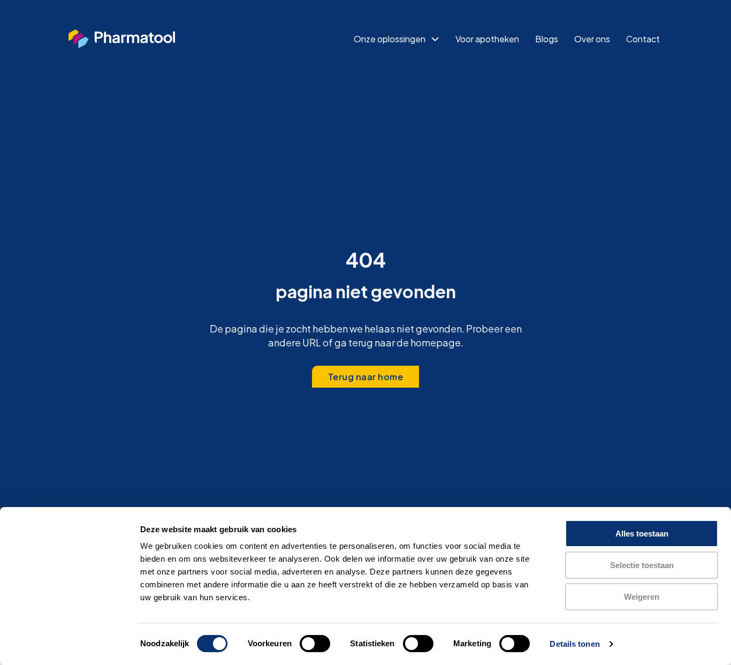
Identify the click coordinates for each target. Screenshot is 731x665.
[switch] (315, 643)
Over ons (592, 38)
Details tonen (574, 643)
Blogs (546, 38)
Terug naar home (365, 376)
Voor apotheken (487, 38)
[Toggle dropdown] (435, 39)
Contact (643, 38)
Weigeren (641, 596)
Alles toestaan (641, 533)
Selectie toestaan (642, 565)
